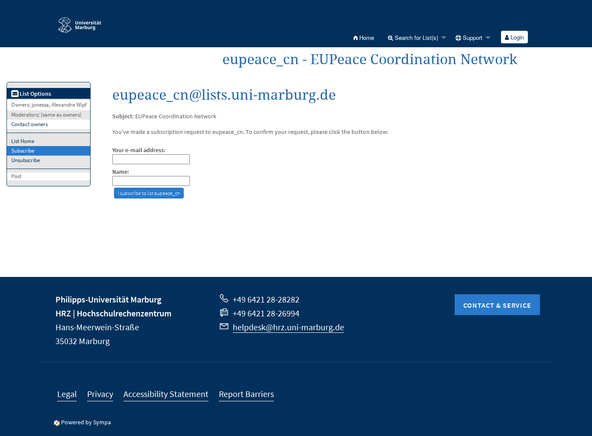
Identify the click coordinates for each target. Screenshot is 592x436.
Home (366, 37)
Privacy (100, 393)
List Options (34, 94)
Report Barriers (246, 393)
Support (471, 37)
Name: (120, 172)
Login (516, 37)
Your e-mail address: (139, 150)
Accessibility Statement (166, 393)
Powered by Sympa (86, 422)
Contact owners (29, 124)
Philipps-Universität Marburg (108, 299)
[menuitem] (364, 37)
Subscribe (22, 150)
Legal (67, 393)
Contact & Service (497, 305)
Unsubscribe (25, 160)
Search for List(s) (415, 37)
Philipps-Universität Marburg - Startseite (101, 21)
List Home (22, 141)
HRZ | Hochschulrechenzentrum (113, 313)
